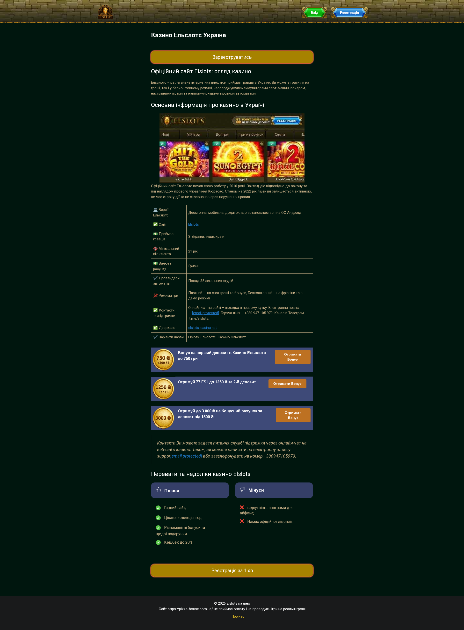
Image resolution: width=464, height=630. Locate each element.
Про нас (238, 616)
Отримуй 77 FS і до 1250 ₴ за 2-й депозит (217, 382)
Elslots (193, 224)
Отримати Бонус (292, 356)
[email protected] (205, 313)
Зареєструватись (232, 57)
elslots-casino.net (202, 328)
